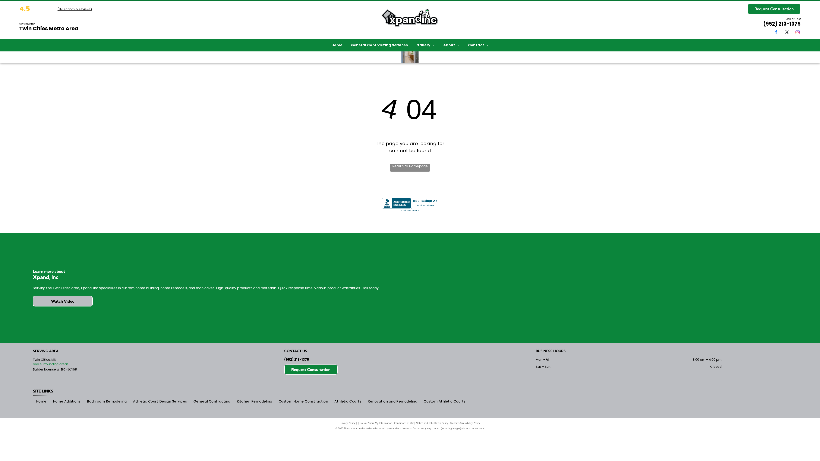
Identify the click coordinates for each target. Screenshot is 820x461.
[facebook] (776, 32)
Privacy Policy (347, 423)
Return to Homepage (410, 166)
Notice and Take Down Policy (432, 423)
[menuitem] (337, 45)
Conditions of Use (404, 423)
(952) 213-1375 (782, 23)
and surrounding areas (51, 364)
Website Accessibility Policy (465, 423)
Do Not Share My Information (376, 423)
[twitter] (787, 32)
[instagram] (797, 32)
